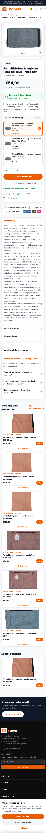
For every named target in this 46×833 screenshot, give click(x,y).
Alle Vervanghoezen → (36, 407)
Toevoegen (24, 448)
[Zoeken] (37, 9)
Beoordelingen (10, 336)
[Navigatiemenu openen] (24, 9)
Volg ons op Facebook (10, 749)
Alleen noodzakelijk (23, 822)
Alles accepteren (23, 816)
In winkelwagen (24, 176)
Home (3, 15)
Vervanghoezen (16, 15)
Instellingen (23, 828)
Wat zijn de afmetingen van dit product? (21, 359)
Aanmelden (23, 767)
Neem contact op (13, 714)
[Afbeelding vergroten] (40, 51)
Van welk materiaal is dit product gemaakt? (17, 373)
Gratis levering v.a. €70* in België (14, 1)
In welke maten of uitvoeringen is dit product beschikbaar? (19, 382)
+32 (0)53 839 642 (8, 744)
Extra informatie (11, 328)
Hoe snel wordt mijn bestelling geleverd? (16, 391)
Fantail (8, 15)
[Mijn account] (41, 9)
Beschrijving (9, 221)
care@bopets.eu (23, 744)
